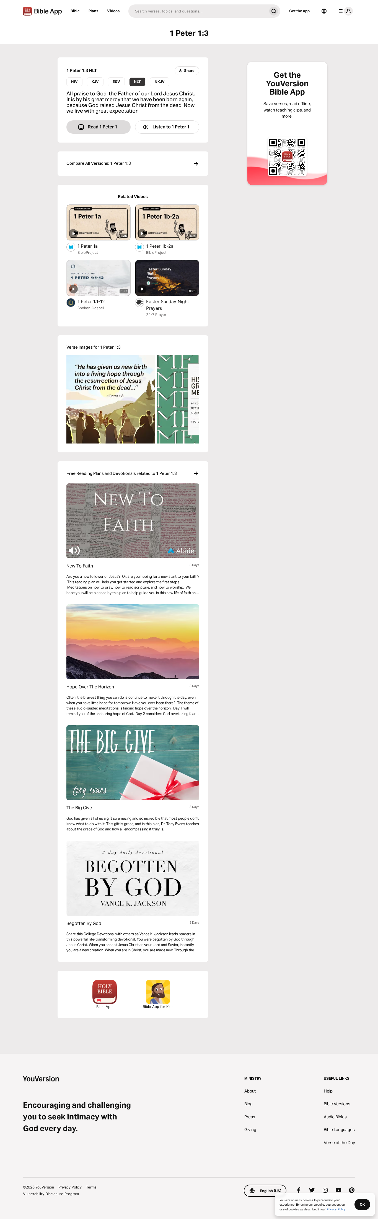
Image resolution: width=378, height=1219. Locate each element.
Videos (113, 11)
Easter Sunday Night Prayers (167, 305)
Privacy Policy (70, 1187)
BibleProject (87, 252)
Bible (75, 11)
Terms (91, 1187)
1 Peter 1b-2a (165, 246)
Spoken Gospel (90, 308)
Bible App (104, 1006)
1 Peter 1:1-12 (96, 301)
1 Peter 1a (92, 246)
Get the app (299, 11)
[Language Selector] (324, 11)
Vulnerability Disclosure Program (51, 1194)
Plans (93, 11)
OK (362, 1204)
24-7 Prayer (156, 314)
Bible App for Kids (158, 1006)
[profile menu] (344, 11)
